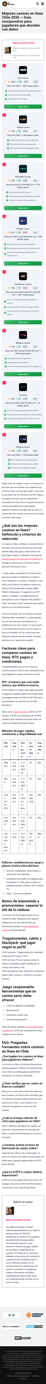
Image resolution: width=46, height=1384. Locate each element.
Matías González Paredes (24, 43)
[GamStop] (34, 1326)
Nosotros (36, 1376)
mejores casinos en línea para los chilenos (21, 559)
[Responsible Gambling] (11, 1315)
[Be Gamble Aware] (11, 1326)
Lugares (23, 1378)
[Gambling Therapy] (34, 1315)
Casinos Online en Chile (32, 1351)
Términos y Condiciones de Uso (18, 1376)
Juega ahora (23, 107)
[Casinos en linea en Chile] (8, 3)
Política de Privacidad (23, 1373)
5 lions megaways (21, 712)
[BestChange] (23, 1338)
